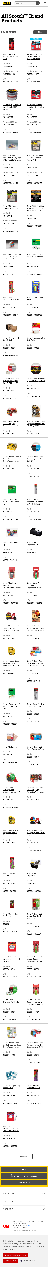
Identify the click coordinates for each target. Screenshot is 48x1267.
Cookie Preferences (20, 1228)
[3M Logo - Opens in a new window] (7, 3)
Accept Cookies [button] (10, 1261)
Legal (15, 1221)
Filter (40, 32)
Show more (24, 1156)
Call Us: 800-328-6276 (25, 1176)
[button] (28, 1261)
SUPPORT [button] (8, 1209)
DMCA (39, 1221)
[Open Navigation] (45, 3)
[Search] (38, 3)
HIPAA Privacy (30, 1221)
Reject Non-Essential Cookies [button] (15, 1255)
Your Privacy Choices (20, 1226)
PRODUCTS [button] (9, 1194)
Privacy (20, 1221)
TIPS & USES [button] (9, 1202)
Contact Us (24, 1182)
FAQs (24, 1169)
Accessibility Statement (21, 1223)
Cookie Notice (9, 1249)
